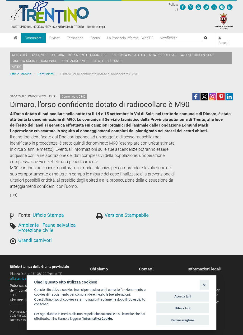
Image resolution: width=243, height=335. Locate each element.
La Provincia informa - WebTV (130, 38)
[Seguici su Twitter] (190, 7)
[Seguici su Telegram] (222, 7)
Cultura (57, 55)
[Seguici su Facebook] (182, 7)
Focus (95, 38)
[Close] (204, 284)
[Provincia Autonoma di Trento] (224, 21)
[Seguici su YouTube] (198, 7)
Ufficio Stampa (21, 74)
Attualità (19, 55)
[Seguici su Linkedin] (214, 7)
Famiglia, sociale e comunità (34, 61)
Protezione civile (74, 61)
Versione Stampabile (127, 215)
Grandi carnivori (35, 240)
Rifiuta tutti (182, 308)
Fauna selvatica (59, 225)
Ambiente (39, 55)
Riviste (54, 38)
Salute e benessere (108, 61)
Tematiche (75, 38)
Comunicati (33, 38)
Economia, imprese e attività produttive (143, 55)
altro (16, 67)
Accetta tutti (182, 296)
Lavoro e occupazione (196, 55)
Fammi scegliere (182, 320)
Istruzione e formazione (87, 55)
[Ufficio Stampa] (57, 14)
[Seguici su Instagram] (206, 7)
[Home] (15, 38)
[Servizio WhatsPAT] (229, 7)
